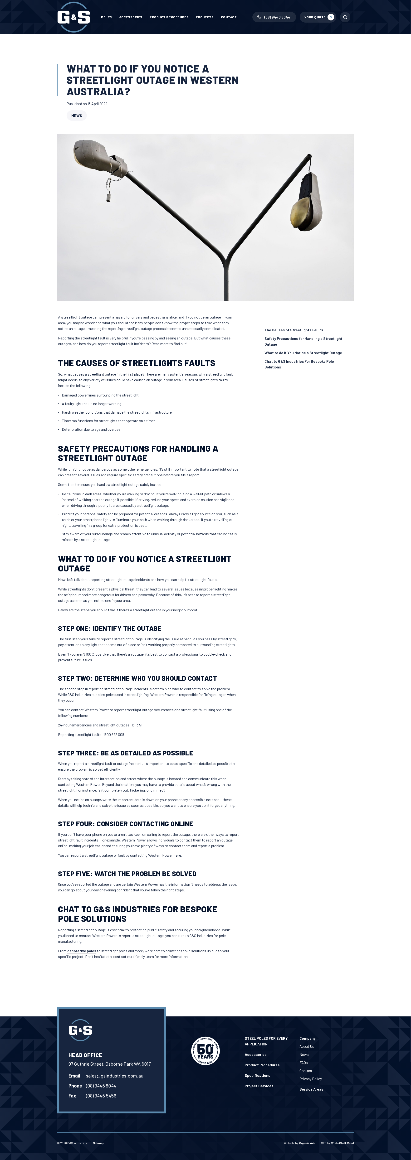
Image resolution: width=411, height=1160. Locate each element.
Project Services (259, 1085)
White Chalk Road (342, 1143)
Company (307, 1038)
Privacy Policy (310, 1078)
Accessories (130, 17)
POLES (106, 17)
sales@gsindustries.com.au (114, 1075)
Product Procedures (169, 17)
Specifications (257, 1075)
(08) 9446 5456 (101, 1095)
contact (120, 956)
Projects (205, 17)
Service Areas (311, 1089)
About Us (306, 1046)
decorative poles (81, 950)
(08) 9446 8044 (101, 1085)
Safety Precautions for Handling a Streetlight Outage (303, 341)
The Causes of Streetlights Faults (293, 330)
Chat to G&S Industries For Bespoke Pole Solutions (299, 364)
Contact (229, 17)
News (76, 115)
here (177, 855)
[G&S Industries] (74, 17)
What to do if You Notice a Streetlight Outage (303, 352)
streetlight (70, 317)
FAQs (303, 1062)
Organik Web (307, 1143)
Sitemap (98, 1143)
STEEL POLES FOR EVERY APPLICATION (266, 1041)
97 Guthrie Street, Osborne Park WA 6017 (109, 1064)
